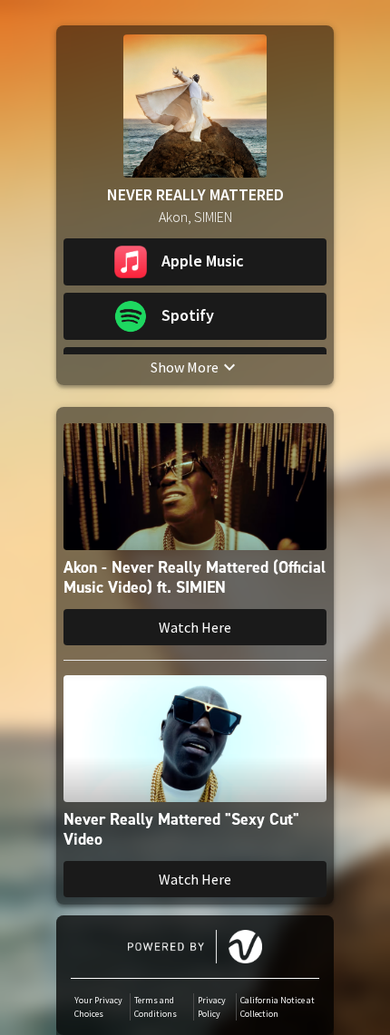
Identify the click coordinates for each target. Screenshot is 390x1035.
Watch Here (195, 627)
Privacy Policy (212, 1007)
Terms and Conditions (155, 1007)
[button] (195, 261)
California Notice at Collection (277, 1007)
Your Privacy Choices (98, 1007)
